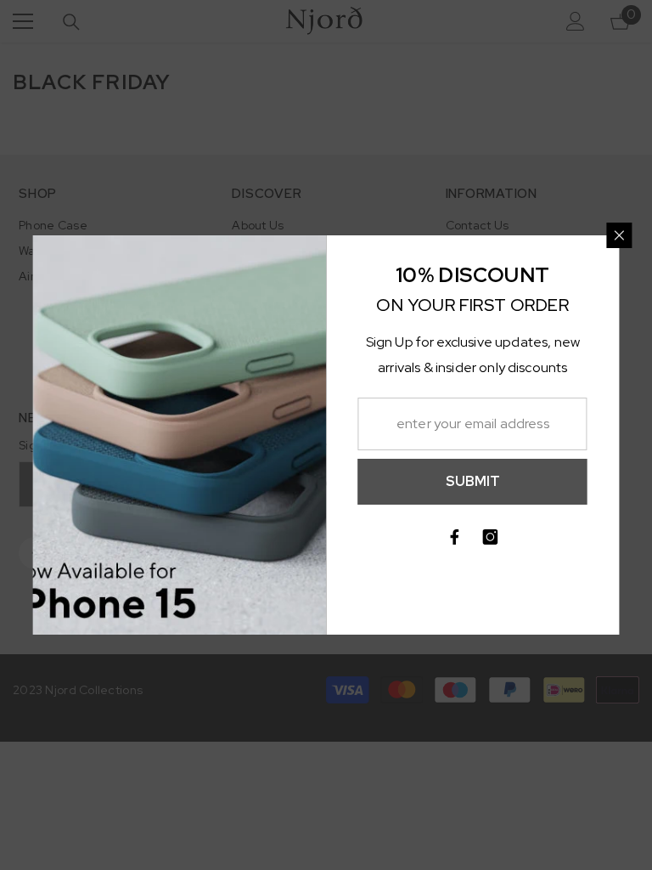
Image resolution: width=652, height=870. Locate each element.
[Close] (619, 235)
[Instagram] (491, 537)
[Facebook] (455, 537)
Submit (473, 481)
